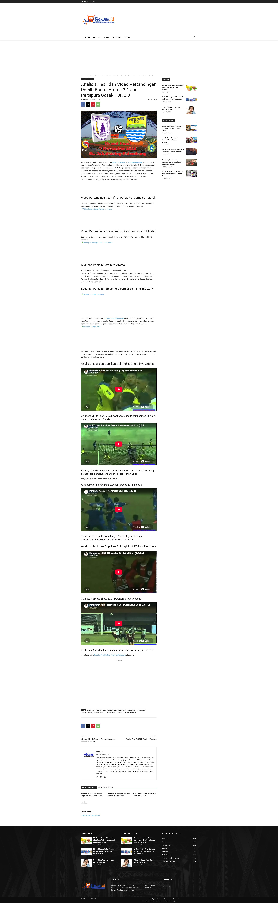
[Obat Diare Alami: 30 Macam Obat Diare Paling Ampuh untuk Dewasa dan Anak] (191, 88)
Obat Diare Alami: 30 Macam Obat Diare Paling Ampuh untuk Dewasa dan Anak (104, 840)
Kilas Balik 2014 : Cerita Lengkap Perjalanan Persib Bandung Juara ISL (91, 796)
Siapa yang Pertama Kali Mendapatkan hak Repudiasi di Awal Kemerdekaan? (171, 162)
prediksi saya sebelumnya (114, 318)
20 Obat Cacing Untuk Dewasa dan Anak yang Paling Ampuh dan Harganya (103, 851)
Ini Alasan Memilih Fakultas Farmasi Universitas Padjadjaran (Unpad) (98, 740)
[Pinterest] (93, 104)
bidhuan (85, 99)
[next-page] (85, 802)
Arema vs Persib (101, 710)
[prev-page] (82, 802)
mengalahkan (141, 710)
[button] (194, 37)
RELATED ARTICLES (89, 787)
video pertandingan (130, 712)
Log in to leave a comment (90, 815)
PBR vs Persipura (135, 162)
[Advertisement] (168, 19)
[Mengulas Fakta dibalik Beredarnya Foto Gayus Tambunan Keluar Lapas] (191, 128)
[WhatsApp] (98, 104)
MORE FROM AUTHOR (106, 787)
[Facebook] (83, 104)
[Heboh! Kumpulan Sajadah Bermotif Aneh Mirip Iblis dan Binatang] (191, 140)
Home (83, 76)
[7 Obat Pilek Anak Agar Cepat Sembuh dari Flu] (191, 110)
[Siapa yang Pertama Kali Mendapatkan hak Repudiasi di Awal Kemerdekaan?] (191, 162)
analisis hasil (90, 710)
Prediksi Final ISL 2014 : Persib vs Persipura (141, 739)
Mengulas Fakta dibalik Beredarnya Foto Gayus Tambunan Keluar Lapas (173, 128)
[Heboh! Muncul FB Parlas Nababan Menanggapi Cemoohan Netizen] (191, 152)
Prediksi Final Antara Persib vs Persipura (110, 655)
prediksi (120, 712)
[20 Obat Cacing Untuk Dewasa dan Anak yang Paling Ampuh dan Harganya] (191, 99)
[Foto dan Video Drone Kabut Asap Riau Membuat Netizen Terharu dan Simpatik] (191, 173)
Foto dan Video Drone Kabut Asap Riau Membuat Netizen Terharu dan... (173, 174)
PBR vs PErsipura (87, 712)
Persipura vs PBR (110, 712)
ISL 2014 (97, 76)
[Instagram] (102, 777)
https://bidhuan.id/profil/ (103, 754)
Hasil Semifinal (131, 710)
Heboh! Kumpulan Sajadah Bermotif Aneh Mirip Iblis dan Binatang (171, 140)
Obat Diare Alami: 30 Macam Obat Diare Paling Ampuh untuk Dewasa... (173, 87)
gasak (110, 710)
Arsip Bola (90, 76)
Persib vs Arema (118, 162)
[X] (88, 104)
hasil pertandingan (119, 710)
